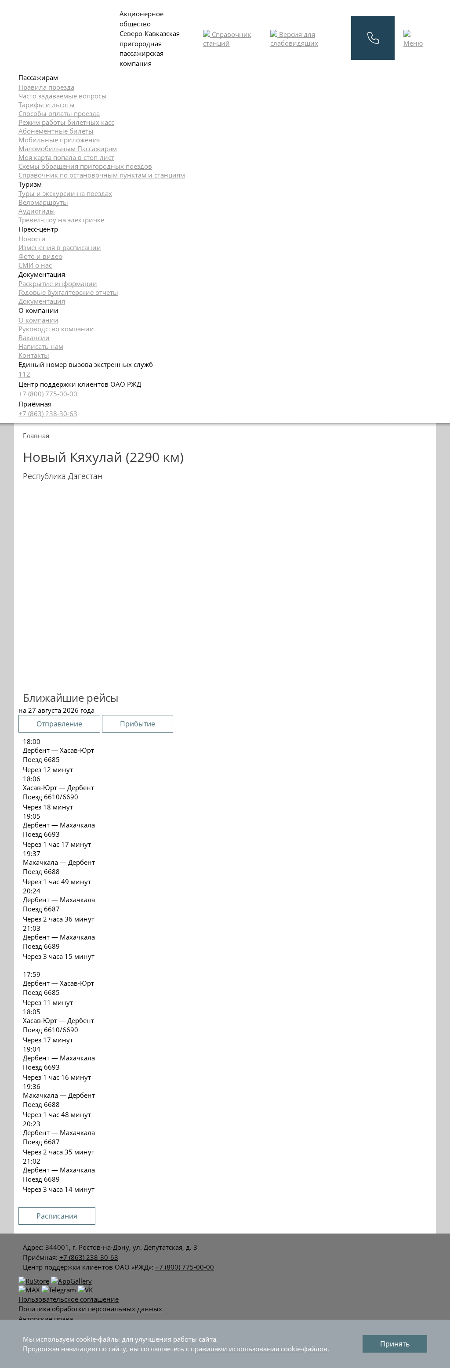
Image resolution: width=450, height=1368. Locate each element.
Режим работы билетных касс (66, 122)
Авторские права (45, 1318)
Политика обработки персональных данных (90, 1308)
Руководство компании (56, 328)
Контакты (33, 355)
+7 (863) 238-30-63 (47, 413)
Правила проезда (46, 87)
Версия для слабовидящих (294, 38)
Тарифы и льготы (46, 104)
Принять (395, 1344)
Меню (413, 43)
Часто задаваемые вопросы (62, 95)
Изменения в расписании (59, 247)
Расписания (56, 1216)
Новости (32, 238)
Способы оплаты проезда (59, 113)
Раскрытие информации (57, 283)
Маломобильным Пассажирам (67, 148)
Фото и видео (40, 256)
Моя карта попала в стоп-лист (66, 157)
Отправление (59, 724)
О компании (38, 320)
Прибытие (137, 724)
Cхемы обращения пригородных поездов (85, 166)
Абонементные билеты (56, 131)
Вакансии (34, 337)
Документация (41, 301)
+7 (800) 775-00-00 (47, 393)
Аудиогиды (36, 211)
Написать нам (40, 346)
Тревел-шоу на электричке (61, 219)
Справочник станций (227, 38)
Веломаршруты (43, 202)
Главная (36, 435)
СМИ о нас (35, 265)
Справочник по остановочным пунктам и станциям (101, 175)
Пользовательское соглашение (68, 1299)
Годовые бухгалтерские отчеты (68, 292)
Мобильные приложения (59, 139)
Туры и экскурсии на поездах (65, 193)
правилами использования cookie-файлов (259, 1348)
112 (24, 374)
